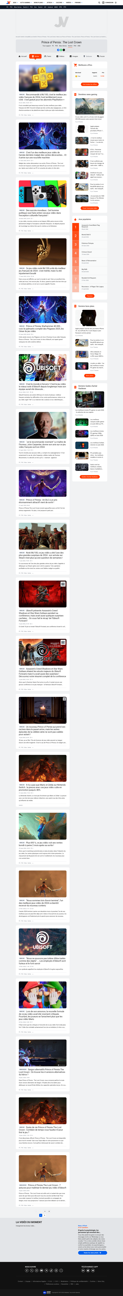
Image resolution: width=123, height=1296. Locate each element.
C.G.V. (57, 1281)
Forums (78, 2)
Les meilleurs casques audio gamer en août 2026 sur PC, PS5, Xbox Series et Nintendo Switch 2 (97, 422)
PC (7, 7)
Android (50, 7)
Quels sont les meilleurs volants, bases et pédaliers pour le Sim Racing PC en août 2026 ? (96, 467)
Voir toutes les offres (90, 84)
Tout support (47, 46)
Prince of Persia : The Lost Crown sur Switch (93, 36)
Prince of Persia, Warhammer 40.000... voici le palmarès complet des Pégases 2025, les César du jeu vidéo (41, 328)
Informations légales (39, 1281)
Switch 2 (26, 7)
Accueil (18, 36)
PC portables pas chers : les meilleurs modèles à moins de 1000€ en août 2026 (96, 455)
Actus (37, 56)
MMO (56, 7)
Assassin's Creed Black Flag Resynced (91, 226)
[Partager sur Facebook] (58, 50)
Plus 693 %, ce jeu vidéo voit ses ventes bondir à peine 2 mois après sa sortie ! (40, 844)
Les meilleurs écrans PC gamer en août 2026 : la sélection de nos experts (89, 411)
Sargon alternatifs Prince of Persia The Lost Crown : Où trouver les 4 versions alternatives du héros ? (42, 1072)
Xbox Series (18, 7)
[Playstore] (83, 1270)
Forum (102, 56)
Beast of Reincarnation (89, 261)
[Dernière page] (49, 1211)
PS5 (11, 7)
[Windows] (93, 1270)
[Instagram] (36, 1270)
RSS (72, 1284)
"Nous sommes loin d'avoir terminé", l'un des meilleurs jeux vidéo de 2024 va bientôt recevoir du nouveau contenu (41, 903)
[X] (31, 1270)
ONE (79, 46)
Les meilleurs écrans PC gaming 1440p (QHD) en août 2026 (97, 433)
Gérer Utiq (101, 1281)
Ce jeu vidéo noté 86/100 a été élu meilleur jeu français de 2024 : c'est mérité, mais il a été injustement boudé (42, 271)
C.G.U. (50, 1281)
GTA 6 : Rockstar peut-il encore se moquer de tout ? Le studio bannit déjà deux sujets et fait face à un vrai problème (96, 152)
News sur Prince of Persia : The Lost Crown (68, 36)
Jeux (14, 2)
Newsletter (64, 1284)
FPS (65, 7)
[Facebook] (27, 1270)
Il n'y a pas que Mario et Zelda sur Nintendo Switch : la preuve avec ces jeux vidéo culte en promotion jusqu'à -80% (42, 787)
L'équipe (27, 1281)
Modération (64, 1281)
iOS (45, 7)
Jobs (77, 1284)
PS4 (31, 7)
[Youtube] (41, 1270)
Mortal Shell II (86, 235)
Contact (20, 1281)
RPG (60, 7)
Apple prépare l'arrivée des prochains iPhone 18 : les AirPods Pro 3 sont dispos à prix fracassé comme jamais (97, 129)
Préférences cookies (52, 1284)
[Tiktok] (51, 1270)
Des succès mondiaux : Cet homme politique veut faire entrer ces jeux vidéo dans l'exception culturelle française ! (40, 213)
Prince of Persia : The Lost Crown (47, 36)
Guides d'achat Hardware (90, 477)
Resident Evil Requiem (89, 278)
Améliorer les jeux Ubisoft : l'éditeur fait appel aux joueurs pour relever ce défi (97, 175)
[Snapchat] (61, 1270)
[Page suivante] (44, 1211)
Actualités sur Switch (31, 36)
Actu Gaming (25, 2)
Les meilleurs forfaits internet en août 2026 (97, 444)
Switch (40, 7)
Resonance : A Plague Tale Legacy (93, 286)
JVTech (49, 2)
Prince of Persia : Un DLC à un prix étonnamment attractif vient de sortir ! (38, 501)
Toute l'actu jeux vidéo (90, 208)
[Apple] (88, 1270)
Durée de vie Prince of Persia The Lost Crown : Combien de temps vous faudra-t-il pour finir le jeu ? (41, 1130)
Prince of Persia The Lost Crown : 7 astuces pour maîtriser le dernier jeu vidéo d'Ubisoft (42, 1186)
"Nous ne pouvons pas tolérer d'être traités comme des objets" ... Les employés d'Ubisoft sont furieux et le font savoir (42, 961)
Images (75, 56)
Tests (49, 56)
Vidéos (68, 2)
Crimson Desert (87, 252)
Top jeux (89, 296)
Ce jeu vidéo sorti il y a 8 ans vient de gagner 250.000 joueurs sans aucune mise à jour (89, 118)
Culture (59, 2)
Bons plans (38, 2)
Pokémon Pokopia (87, 243)
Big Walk (84, 269)
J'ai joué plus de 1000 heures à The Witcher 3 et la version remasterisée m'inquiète (97, 198)
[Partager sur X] (64, 50)
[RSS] (46, 1270)
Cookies (92, 1281)
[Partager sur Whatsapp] (61, 50)
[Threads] (56, 1270)
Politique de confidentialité (79, 1281)
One (35, 7)
